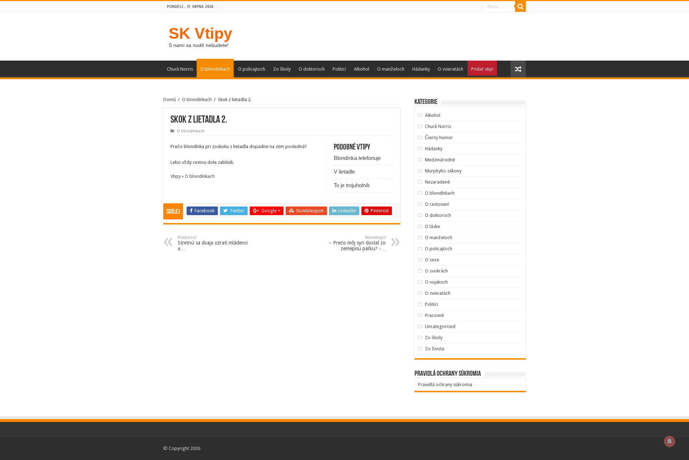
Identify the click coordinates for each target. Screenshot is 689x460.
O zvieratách (450, 69)
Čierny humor (439, 137)
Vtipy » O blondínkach (192, 176)
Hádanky (421, 69)
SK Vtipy (200, 33)
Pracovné (434, 315)
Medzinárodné (440, 159)
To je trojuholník (352, 185)
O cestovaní (437, 204)
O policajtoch (251, 69)
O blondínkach (215, 69)
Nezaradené (437, 182)
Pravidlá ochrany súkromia (445, 384)
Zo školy (282, 69)
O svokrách (436, 271)
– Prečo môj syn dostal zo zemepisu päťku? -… (357, 243)
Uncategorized (440, 326)
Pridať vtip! (482, 69)
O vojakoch (436, 282)
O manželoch (390, 69)
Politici (339, 69)
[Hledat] (520, 6)
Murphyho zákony (443, 171)
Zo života (434, 348)
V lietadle (344, 172)
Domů (169, 99)
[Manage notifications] (669, 441)
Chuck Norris (180, 69)
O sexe (432, 259)
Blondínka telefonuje (357, 158)
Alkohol (361, 69)
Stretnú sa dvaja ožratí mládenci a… (213, 243)
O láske (432, 226)
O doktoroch (312, 69)
